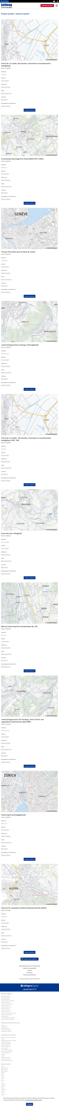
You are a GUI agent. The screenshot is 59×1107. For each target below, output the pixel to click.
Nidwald (3, 1086)
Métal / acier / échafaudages (6, 1051)
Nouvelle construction (5, 1028)
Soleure (2, 1092)
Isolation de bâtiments (5, 1045)
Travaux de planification (6, 1052)
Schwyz (2, 1091)
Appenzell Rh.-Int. (4, 1069)
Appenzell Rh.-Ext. (4, 1068)
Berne (2, 1074)
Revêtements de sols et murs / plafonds (8, 1040)
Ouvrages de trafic (4, 1016)
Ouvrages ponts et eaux (5, 996)
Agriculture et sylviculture (6, 1010)
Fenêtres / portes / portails (6, 1043)
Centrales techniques (5, 1011)
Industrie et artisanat (5, 1005)
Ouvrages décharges (5, 997)
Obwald (2, 1088)
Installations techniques (6, 1059)
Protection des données (29, 975)
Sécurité (2, 1055)
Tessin (2, 1095)
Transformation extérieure (6, 1029)
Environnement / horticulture (7, 1060)
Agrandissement (4, 1026)
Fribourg (2, 1075)
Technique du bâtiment (5, 1046)
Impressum (29, 972)
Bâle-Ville (3, 1072)
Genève (2, 1077)
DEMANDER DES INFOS (47, 5)
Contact (29, 970)
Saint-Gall (3, 1094)
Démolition (3, 1025)
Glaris (2, 1078)
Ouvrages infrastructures (6, 1007)
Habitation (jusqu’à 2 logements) (7, 1019)
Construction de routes (5, 1057)
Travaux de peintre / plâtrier (6, 1049)
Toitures (2, 1038)
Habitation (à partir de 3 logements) (8, 1017)
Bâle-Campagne (4, 1071)
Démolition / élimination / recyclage (8, 1037)
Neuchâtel (3, 1085)
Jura (2, 1081)
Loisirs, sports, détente (5, 999)
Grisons (2, 1080)
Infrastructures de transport (6, 1014)
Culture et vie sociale (5, 1008)
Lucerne (2, 1083)
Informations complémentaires (33, 1100)
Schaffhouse (3, 1089)
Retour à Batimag (4, 1)
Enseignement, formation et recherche (8, 1013)
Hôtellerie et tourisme (5, 1002)
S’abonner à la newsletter (29, 968)
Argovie (2, 1066)
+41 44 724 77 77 (29, 989)
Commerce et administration (7, 1003)
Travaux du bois (4, 1048)
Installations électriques (6, 1042)
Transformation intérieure (6, 1031)
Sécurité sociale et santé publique (7, 1000)
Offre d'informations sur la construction (29, 966)
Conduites (3, 1054)
